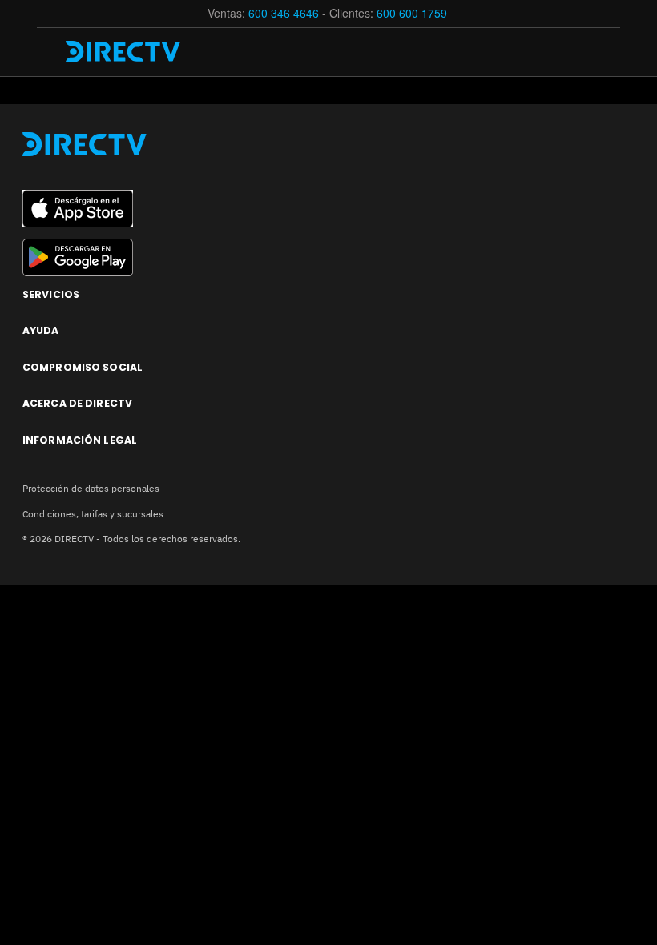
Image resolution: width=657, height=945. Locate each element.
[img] (49, 52)
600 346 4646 (283, 13)
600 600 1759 (413, 13)
